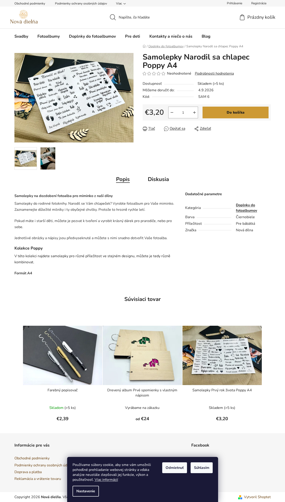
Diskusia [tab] (158, 179)
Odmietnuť (175, 467)
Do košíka (235, 112)
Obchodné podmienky (29, 3)
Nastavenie (85, 491)
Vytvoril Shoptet (257, 497)
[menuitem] (21, 36)
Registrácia (258, 3)
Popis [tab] (123, 179)
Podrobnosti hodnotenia (214, 73)
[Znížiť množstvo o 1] (172, 112)
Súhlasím (201, 467)
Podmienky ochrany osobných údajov (81, 3)
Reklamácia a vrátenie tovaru (37, 478)
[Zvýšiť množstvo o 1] (194, 112)
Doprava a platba (28, 472)
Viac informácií (106, 479)
